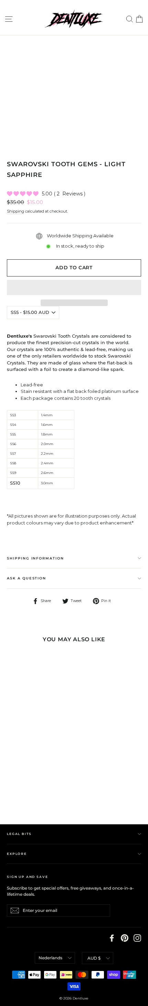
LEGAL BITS (19, 834)
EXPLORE (17, 854)
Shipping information (35, 558)
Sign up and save (27, 877)
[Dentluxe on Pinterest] (124, 938)
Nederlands (50, 957)
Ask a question (26, 578)
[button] (74, 287)
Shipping (15, 211)
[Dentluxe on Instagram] (137, 938)
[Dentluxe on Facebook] (112, 938)
